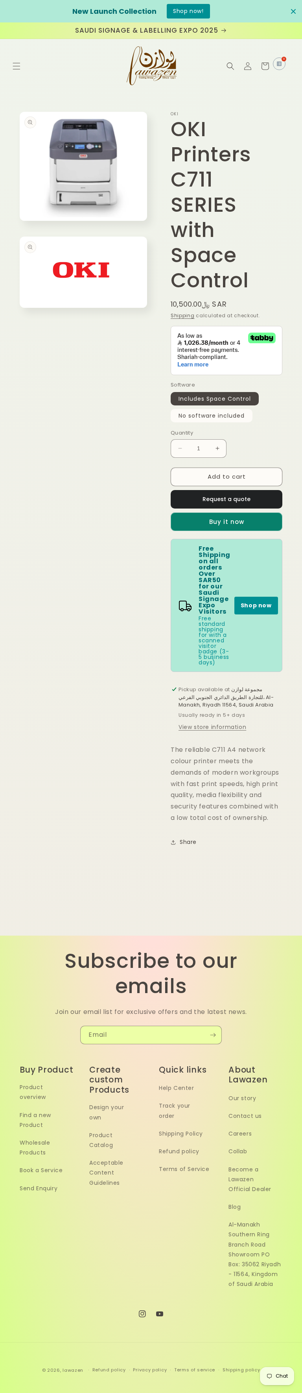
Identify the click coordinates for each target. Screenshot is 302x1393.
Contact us (245, 1116)
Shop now (256, 605)
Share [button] (188, 842)
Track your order (174, 1110)
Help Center (176, 1088)
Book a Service (41, 1170)
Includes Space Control (215, 399)
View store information (212, 727)
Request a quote (226, 499)
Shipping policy (241, 1370)
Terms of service (194, 1370)
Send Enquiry (38, 1188)
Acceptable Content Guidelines (106, 1172)
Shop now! (188, 11)
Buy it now (226, 522)
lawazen (74, 1370)
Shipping (183, 315)
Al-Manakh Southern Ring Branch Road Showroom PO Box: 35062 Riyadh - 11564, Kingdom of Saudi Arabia (254, 1254)
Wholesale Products (35, 1147)
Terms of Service (184, 1169)
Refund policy (179, 1151)
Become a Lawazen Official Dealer (249, 1179)
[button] (16, 66)
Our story (242, 1098)
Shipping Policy (181, 1134)
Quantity (182, 433)
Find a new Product (35, 1120)
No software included (212, 416)
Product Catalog (101, 1140)
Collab (237, 1151)
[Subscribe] (212, 1035)
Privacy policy (150, 1370)
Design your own (106, 1112)
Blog (234, 1207)
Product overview (33, 1092)
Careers (240, 1134)
